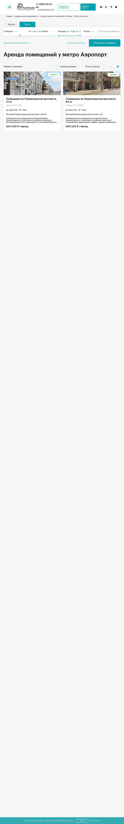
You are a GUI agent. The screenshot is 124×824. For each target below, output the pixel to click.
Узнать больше (95, 820)
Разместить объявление (64, 7)
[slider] (19, 35)
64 (77, 31)
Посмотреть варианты (105, 43)
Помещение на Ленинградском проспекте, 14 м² (31, 100)
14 (71, 31)
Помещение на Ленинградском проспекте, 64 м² (91, 100)
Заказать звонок (85, 7)
